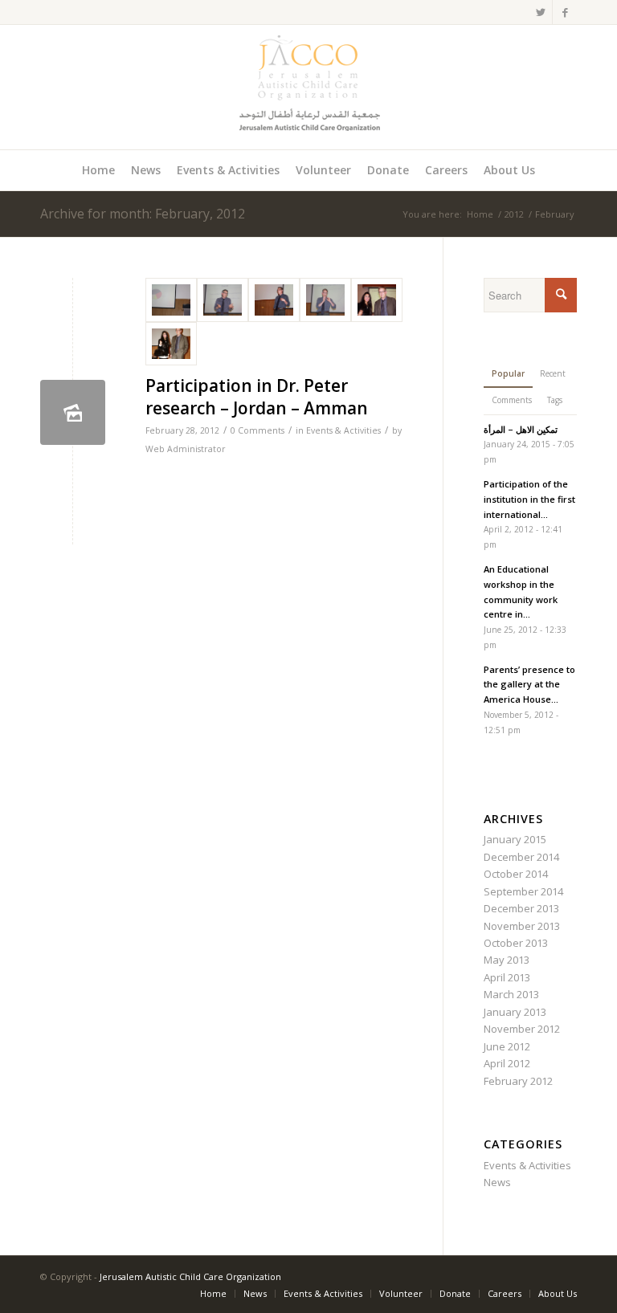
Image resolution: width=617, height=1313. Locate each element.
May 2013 (506, 959)
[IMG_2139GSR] (171, 344)
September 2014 (523, 891)
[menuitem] (98, 170)
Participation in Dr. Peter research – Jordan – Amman (256, 396)
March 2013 (511, 994)
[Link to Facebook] (565, 12)
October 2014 (516, 873)
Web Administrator (185, 449)
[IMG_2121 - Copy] (222, 300)
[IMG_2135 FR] (376, 300)
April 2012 (507, 1063)
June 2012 (507, 1046)
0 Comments (257, 430)
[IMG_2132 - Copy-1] (325, 300)
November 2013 (522, 926)
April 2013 (507, 977)
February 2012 (518, 1081)
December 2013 (521, 908)
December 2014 (521, 857)
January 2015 (515, 839)
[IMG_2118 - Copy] (171, 300)
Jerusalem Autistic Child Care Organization (190, 1276)
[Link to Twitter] (540, 12)
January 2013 (515, 1012)
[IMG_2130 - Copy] (274, 300)
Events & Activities (343, 430)
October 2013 (516, 943)
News (497, 1182)
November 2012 (522, 1028)
